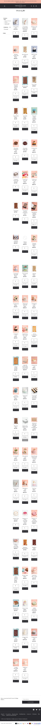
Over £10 (6, 29)
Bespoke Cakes (15, 714)
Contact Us (29, 714)
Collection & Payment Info (11, 715)
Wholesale (34, 714)
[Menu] (4, 6)
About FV (2, 714)
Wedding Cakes (22, 714)
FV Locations (8, 714)
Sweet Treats (7, 23)
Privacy (3, 715)
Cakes (4, 33)
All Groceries (7, 24)
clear (10, 27)
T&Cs (39, 714)
